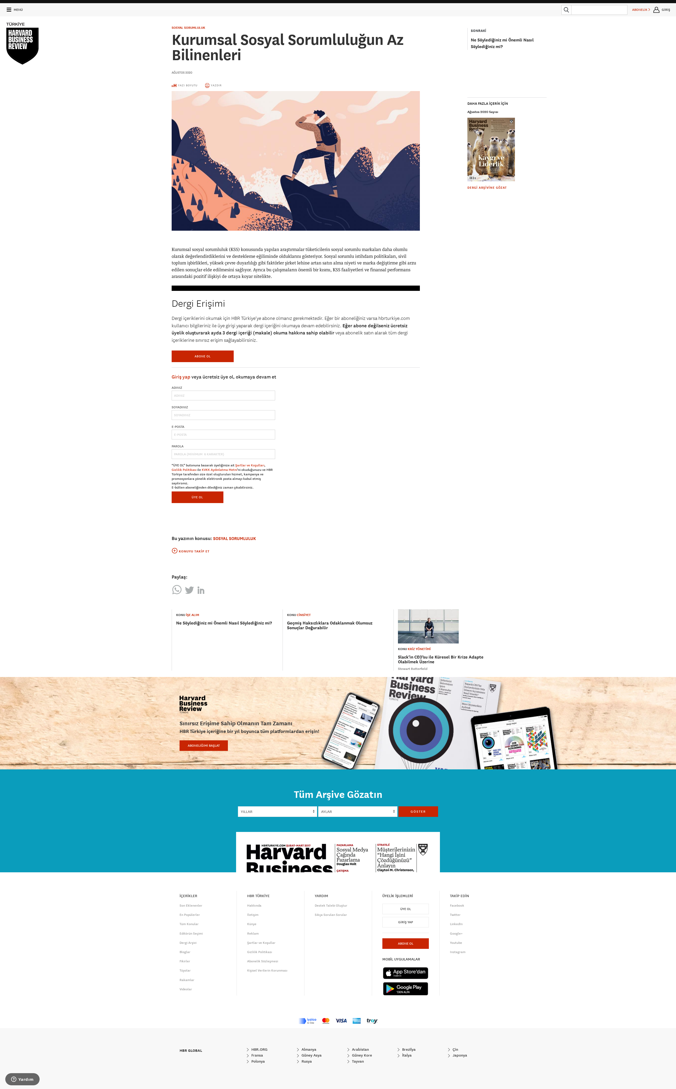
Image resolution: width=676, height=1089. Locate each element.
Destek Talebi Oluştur (331, 905)
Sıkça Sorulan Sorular (331, 915)
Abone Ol (203, 356)
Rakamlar (187, 980)
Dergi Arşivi (188, 943)
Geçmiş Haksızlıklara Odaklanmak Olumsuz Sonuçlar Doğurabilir (329, 625)
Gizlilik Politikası (184, 470)
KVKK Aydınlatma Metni (219, 470)
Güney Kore (361, 1055)
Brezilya (408, 1049)
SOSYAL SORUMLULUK (188, 28)
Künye (251, 924)
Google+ (456, 933)
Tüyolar (185, 970)
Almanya (308, 1049)
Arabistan (360, 1049)
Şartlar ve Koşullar (261, 943)
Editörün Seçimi (191, 933)
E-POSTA (178, 427)
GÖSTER (418, 811)
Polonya (257, 1061)
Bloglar (185, 952)
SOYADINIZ (180, 407)
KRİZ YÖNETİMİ (419, 649)
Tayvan (357, 1061)
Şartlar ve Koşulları (249, 465)
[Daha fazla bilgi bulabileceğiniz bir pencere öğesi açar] (22, 1079)
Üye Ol (405, 909)
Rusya (306, 1061)
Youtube (456, 943)
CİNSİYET (304, 615)
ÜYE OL (197, 497)
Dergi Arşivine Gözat (487, 188)
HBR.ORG (258, 1049)
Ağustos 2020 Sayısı (482, 112)
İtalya (406, 1055)
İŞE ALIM (192, 615)
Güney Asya (311, 1055)
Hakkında (254, 905)
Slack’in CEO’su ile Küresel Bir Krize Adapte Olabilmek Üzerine (440, 659)
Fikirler (185, 961)
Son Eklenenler (191, 905)
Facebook (457, 905)
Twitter (455, 915)
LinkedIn (456, 924)
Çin (455, 1049)
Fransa (256, 1055)
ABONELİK (640, 10)
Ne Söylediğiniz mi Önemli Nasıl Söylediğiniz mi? (224, 623)
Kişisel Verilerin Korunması (267, 970)
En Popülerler (190, 915)
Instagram (458, 952)
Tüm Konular (189, 924)
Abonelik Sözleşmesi (262, 961)
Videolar (186, 989)
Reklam (253, 933)
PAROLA (178, 446)
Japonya (459, 1055)
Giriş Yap (405, 922)
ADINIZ (177, 388)
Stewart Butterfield (413, 669)
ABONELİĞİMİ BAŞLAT (204, 746)
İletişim (253, 915)
